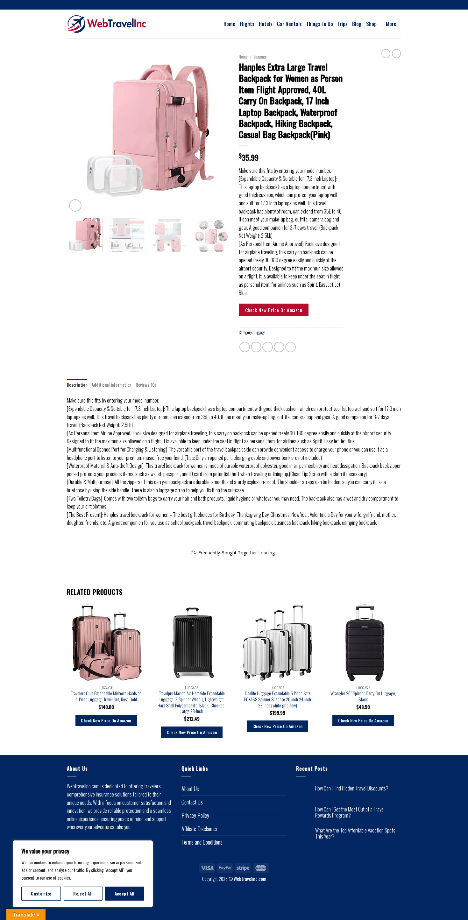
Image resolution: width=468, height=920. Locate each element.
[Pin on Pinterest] (279, 347)
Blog (357, 24)
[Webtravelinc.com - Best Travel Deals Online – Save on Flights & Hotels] (113, 24)
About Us (190, 788)
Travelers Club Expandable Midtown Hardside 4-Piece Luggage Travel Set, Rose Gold (106, 696)
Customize (41, 893)
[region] (83, 873)
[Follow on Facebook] (228, 5)
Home (229, 24)
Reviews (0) (146, 385)
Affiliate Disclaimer (199, 829)
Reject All (83, 893)
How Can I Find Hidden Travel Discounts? (351, 788)
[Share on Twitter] (256, 347)
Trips (342, 24)
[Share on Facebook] (244, 347)
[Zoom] (75, 205)
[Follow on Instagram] (234, 5)
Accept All (125, 893)
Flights (247, 24)
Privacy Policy (195, 815)
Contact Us (192, 802)
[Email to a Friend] (267, 347)
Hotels (266, 24)
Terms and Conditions (202, 842)
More (391, 24)
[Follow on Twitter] (240, 5)
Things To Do (319, 24)
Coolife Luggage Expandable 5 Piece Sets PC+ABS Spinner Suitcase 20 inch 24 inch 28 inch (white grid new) (277, 699)
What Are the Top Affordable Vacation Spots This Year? (355, 833)
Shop (371, 24)
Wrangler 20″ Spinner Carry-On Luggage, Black (363, 696)
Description (77, 385)
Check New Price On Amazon (273, 309)
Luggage (260, 56)
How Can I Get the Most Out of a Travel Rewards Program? (350, 812)
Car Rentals (289, 24)
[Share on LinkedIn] (290, 347)
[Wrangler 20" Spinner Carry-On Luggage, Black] (363, 643)
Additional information (111, 385)
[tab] (77, 385)
